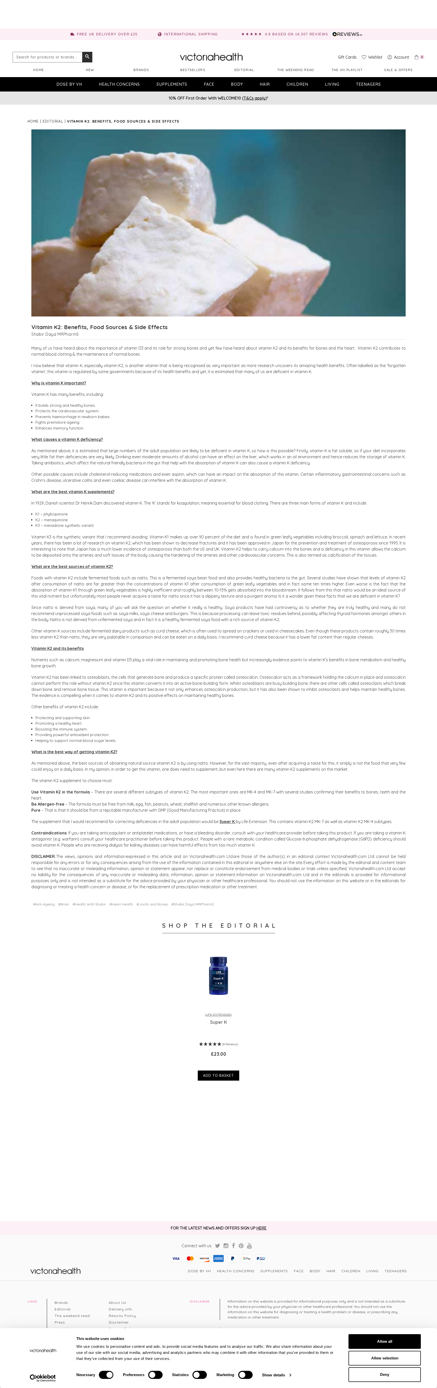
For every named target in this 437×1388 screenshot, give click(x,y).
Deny (384, 1374)
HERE (261, 1228)
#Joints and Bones (152, 904)
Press (60, 1322)
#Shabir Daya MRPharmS (192, 904)
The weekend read (295, 70)
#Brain (63, 904)
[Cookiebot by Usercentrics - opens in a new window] (43, 1378)
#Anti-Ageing (44, 904)
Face (209, 84)
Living (332, 84)
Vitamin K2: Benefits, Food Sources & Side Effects (99, 327)
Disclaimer (119, 1322)
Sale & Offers (398, 70)
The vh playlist (347, 70)
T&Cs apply (255, 98)
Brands (141, 70)
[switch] (155, 1375)
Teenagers (368, 84)
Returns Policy (122, 1315)
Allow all (384, 1341)
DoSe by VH (69, 84)
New (90, 70)
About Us (117, 1302)
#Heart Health (121, 904)
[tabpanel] (218, 1013)
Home (38, 70)
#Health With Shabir (89, 904)
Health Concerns (119, 84)
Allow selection (384, 1358)
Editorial (244, 70)
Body (237, 84)
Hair (265, 84)
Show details (273, 1375)
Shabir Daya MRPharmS (55, 334)
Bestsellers (192, 70)
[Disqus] (218, 1151)
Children (297, 84)
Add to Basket (218, 1075)
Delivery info (120, 1309)
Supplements (172, 84)
